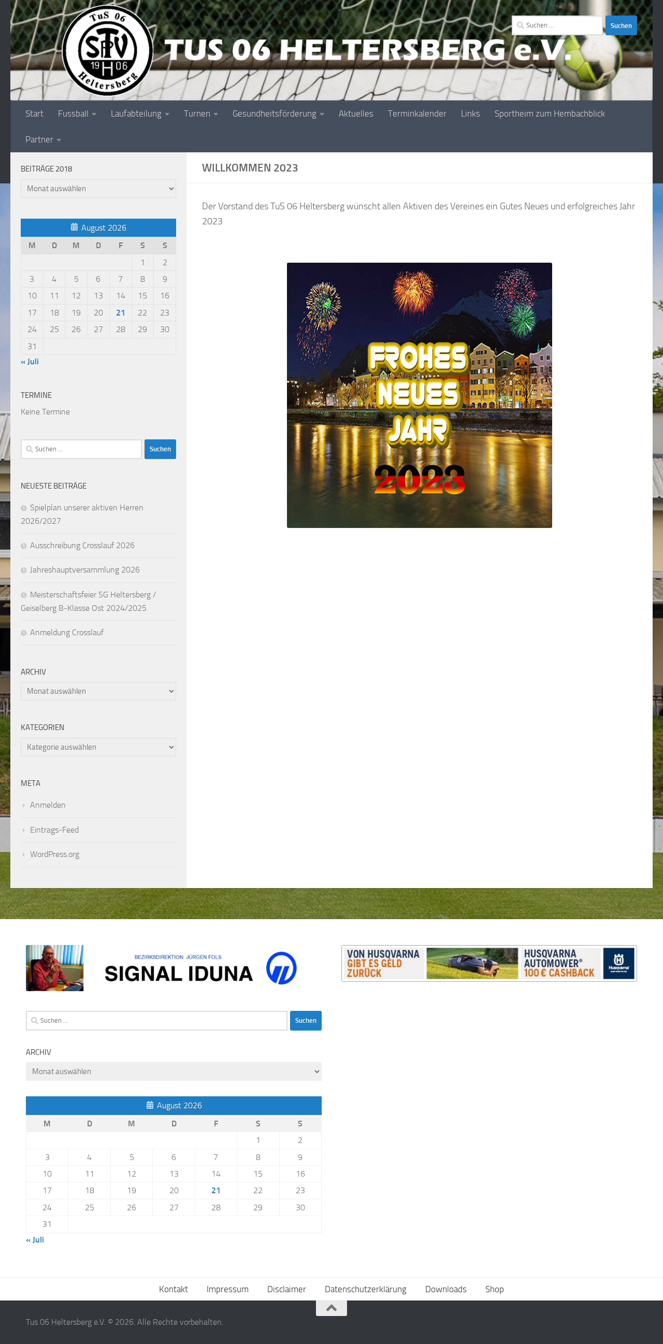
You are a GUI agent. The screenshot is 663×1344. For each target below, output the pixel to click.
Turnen (197, 113)
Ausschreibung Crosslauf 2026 (82, 545)
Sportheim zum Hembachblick (550, 113)
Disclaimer (286, 1289)
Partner (39, 139)
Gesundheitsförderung (274, 113)
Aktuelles (356, 113)
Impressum (228, 1289)
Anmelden (48, 805)
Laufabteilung (136, 113)
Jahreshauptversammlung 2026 (85, 570)
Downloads (446, 1289)
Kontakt (173, 1289)
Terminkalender (417, 113)
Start (34, 113)
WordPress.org (54, 854)
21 (120, 313)
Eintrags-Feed (54, 830)
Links (470, 113)
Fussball (73, 113)
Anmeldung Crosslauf (67, 632)
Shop (494, 1289)
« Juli (30, 361)
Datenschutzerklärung (366, 1289)
